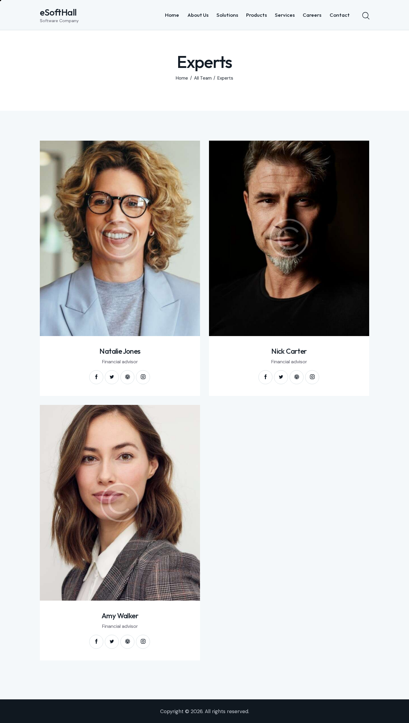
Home (182, 78)
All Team (203, 78)
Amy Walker (120, 615)
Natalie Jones (119, 351)
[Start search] (365, 16)
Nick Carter (289, 351)
